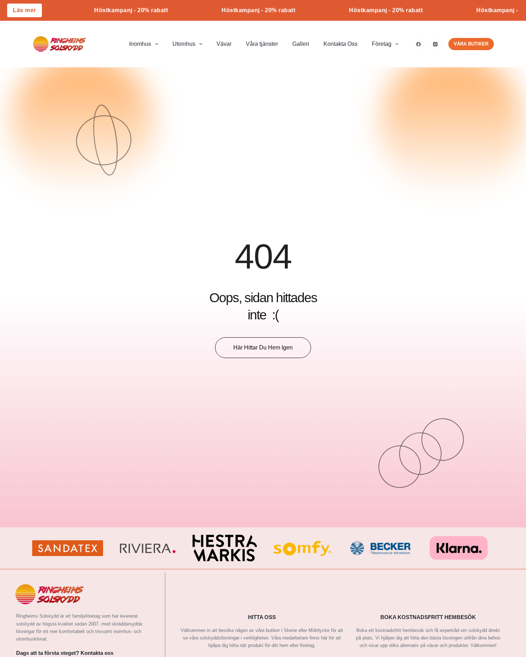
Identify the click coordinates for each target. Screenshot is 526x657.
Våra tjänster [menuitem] (262, 44)
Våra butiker (471, 44)
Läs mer (24, 10)
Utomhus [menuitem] (183, 44)
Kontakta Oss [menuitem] (340, 44)
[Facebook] (418, 44)
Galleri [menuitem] (300, 44)
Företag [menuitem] (381, 44)
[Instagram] (436, 44)
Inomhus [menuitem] (140, 44)
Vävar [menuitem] (224, 44)
